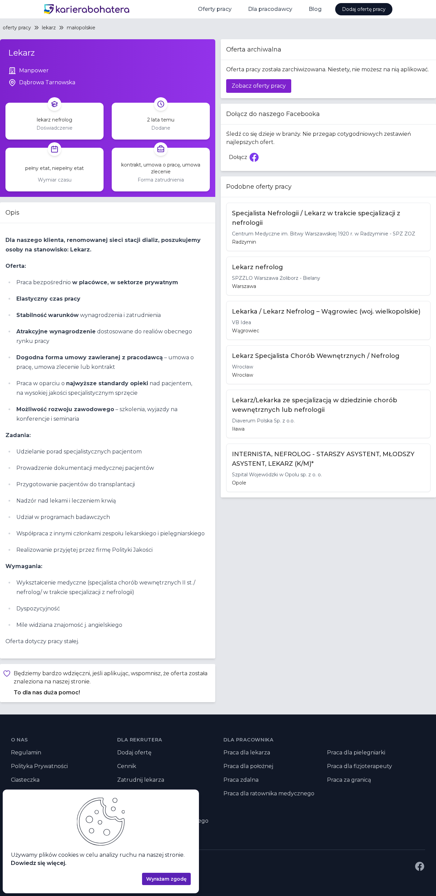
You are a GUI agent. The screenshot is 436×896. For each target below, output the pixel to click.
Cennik (126, 766)
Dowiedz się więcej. (38, 863)
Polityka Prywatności (39, 766)
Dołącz (245, 159)
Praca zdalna (241, 780)
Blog (315, 9)
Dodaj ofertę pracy (364, 9)
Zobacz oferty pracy (259, 86)
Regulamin (26, 752)
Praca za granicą (349, 780)
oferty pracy (17, 28)
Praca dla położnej (248, 766)
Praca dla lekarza (246, 752)
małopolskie (81, 28)
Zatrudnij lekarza (140, 780)
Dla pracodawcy (270, 9)
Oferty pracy (215, 9)
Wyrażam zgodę (166, 879)
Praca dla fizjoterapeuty (359, 766)
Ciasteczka (25, 780)
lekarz (49, 28)
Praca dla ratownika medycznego (268, 793)
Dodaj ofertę (134, 752)
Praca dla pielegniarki (356, 752)
